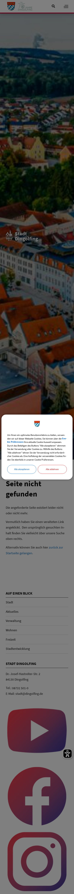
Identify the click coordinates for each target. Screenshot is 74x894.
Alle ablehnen (52, 469)
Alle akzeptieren (21, 469)
